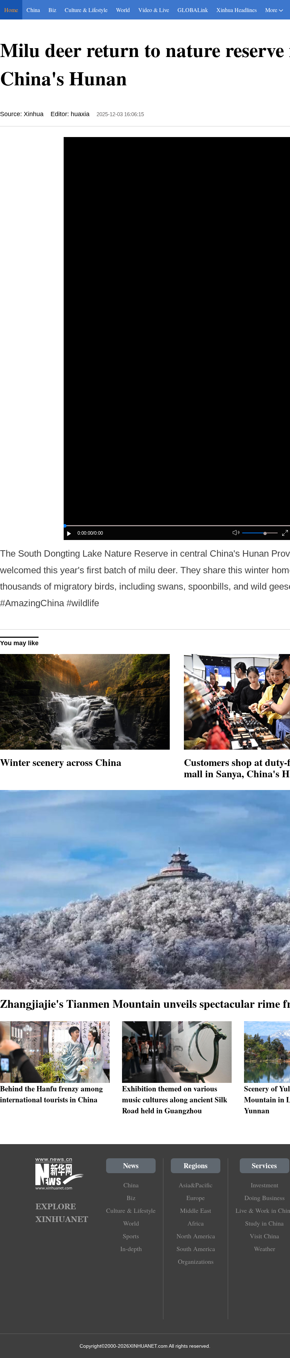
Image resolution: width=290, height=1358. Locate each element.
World (123, 9)
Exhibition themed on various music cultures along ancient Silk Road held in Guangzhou (174, 1099)
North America (195, 1236)
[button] (69, 533)
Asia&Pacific (196, 1185)
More (271, 9)
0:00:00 (85, 533)
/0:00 (98, 533)
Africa (195, 1223)
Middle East (195, 1210)
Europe (195, 1197)
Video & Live (153, 9)
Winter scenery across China (60, 762)
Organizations (196, 1261)
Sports (131, 1236)
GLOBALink (193, 9)
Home (11, 9)
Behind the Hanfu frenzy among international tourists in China (51, 1094)
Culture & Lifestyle (86, 9)
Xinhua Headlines (236, 9)
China (33, 9)
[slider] (265, 533)
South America (195, 1248)
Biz (52, 9)
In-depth (131, 1248)
